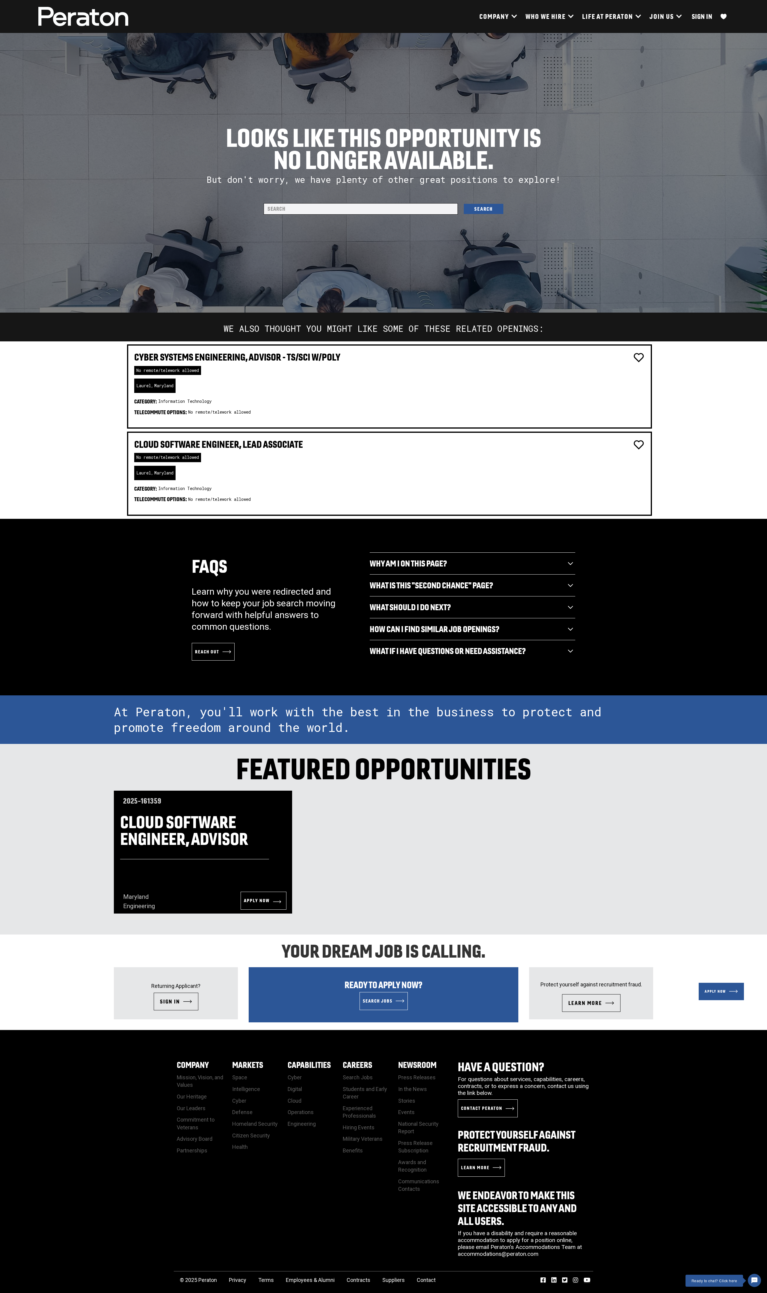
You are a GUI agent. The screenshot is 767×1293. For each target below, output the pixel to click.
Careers (357, 1064)
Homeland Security (255, 1124)
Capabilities (309, 1064)
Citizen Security (251, 1135)
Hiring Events (359, 1127)
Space (239, 1077)
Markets (247, 1064)
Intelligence (246, 1089)
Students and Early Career (365, 1093)
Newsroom (417, 1064)
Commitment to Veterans (196, 1123)
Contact (426, 1280)
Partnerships (192, 1150)
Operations (301, 1112)
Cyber (239, 1101)
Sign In (702, 16)
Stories (406, 1101)
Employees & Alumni (310, 1280)
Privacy (237, 1280)
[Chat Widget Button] (754, 1280)
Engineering (302, 1124)
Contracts (358, 1280)
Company (193, 1064)
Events (406, 1112)
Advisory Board (194, 1139)
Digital (295, 1089)
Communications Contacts (418, 1185)
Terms (266, 1280)
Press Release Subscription (415, 1147)
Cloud (294, 1101)
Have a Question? (501, 1067)
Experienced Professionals (359, 1112)
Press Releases (417, 1077)
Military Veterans (363, 1139)
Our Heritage (192, 1096)
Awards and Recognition (412, 1166)
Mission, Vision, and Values (200, 1081)
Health (240, 1147)
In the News (412, 1089)
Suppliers (393, 1280)
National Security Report (418, 1127)
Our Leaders (191, 1108)
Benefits (353, 1150)
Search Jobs (358, 1077)
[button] (498, 16)
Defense (242, 1112)
